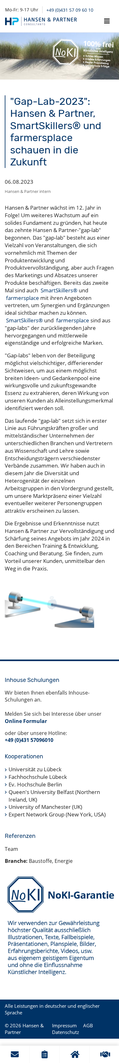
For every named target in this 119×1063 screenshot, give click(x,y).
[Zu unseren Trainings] (44, 1054)
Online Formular (26, 721)
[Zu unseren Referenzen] (104, 1054)
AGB (88, 1025)
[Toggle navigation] (107, 21)
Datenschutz (65, 1032)
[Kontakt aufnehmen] (15, 1054)
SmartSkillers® (59, 290)
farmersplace (22, 298)
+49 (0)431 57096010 (29, 740)
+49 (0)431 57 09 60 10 (69, 10)
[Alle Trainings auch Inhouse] (74, 1054)
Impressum (64, 1025)
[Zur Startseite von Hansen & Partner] (41, 21)
